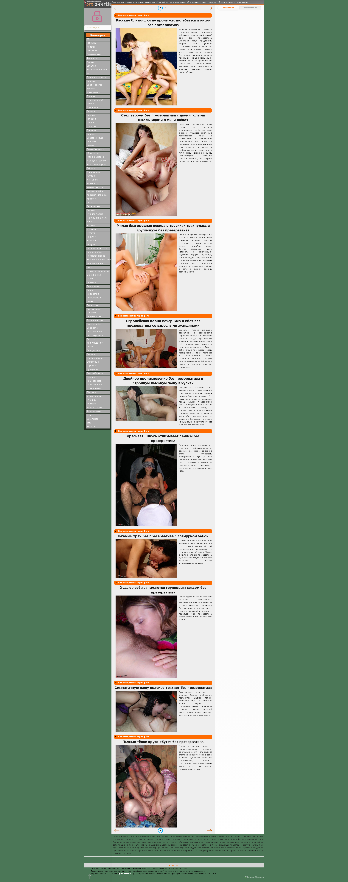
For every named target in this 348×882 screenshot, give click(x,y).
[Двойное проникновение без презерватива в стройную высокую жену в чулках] (146, 406)
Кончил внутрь (95, 187)
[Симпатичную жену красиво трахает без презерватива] (146, 711)
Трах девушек (94, 385)
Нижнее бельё (95, 264)
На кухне (92, 237)
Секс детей (93, 328)
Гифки (90, 123)
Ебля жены (93, 153)
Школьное (92, 419)
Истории (91, 176)
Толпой (91, 377)
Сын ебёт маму (95, 373)
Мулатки (91, 233)
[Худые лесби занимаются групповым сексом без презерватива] (146, 637)
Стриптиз (92, 366)
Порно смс (93, 305)
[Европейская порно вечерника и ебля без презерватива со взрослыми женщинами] (146, 349)
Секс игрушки (94, 332)
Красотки (92, 199)
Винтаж (91, 111)
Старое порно (94, 358)
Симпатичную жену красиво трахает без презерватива (163, 687)
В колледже (93, 93)
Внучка (91, 115)
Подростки (93, 294)
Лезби (90, 203)
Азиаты (91, 47)
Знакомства (93, 172)
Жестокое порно (96, 165)
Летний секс (93, 206)
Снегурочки (93, 351)
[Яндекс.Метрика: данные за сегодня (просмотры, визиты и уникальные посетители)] (254, 877)
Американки (94, 55)
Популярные (94, 298)
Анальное (92, 58)
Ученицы (92, 400)
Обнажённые (94, 275)
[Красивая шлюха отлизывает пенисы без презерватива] (146, 485)
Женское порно (95, 157)
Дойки (90, 146)
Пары (90, 279)
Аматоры (92, 51)
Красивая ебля (95, 191)
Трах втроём (94, 381)
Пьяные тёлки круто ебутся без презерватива (163, 742)
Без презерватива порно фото (133, 15)
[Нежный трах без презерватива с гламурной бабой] (146, 558)
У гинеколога (94, 396)
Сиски (90, 347)
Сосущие (92, 354)
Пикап (90, 290)
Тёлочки (91, 392)
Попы (90, 302)
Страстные (93, 362)
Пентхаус (92, 283)
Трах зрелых (94, 389)
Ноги (89, 267)
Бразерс (91, 81)
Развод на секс (95, 320)
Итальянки (93, 180)
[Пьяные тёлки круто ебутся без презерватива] (146, 786)
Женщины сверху (96, 161)
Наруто (91, 245)
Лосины (91, 210)
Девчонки (92, 142)
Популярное (228, 8)
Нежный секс (94, 252)
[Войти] (97, 16)
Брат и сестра (94, 85)
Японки (91, 427)
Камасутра (93, 184)
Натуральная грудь (97, 248)
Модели (91, 226)
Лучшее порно (95, 214)
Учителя (91, 404)
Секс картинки (95, 336)
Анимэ (90, 62)
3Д (88, 39)
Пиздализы (93, 286)
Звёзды (91, 168)
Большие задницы (97, 77)
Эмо (89, 423)
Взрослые (92, 108)
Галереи (91, 119)
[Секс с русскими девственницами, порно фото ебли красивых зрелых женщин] (97, 5)
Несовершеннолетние (99, 260)
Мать (89, 222)
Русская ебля (94, 324)
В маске (91, 96)
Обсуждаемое (250, 8)
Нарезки (91, 241)
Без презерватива (97, 70)
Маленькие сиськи (97, 218)
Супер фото (93, 370)
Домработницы (95, 149)
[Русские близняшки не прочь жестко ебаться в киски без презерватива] (146, 66)
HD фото (92, 43)
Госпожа (91, 127)
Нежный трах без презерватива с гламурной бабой (163, 536)
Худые (90, 415)
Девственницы (95, 138)
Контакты (171, 865)
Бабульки (92, 66)
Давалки (91, 134)
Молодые (92, 229)
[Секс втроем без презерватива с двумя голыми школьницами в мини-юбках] (146, 169)
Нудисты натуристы (98, 271)
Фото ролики (94, 411)
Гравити (91, 130)
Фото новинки (94, 408)
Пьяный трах (94, 317)
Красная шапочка (97, 195)
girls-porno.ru (125, 874)
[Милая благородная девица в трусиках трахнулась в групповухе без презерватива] (146, 272)
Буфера (91, 89)
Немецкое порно (96, 256)
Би (88, 74)
